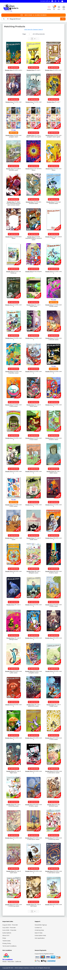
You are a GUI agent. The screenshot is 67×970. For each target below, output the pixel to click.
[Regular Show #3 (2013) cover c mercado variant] (53, 320)
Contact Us (38, 927)
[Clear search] (8, 19)
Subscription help (40, 935)
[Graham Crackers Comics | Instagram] (55, 1)
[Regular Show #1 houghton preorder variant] (13, 151)
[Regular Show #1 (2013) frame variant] (13, 219)
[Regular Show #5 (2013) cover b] (13, 420)
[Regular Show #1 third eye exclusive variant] (53, 184)
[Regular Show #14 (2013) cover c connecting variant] (53, 820)
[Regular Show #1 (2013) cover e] (33, 84)
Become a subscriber (36, 15)
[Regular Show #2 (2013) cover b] (13, 287)
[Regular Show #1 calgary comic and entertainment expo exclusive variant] (13, 184)
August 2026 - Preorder (10, 925)
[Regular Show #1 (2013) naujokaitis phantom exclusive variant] (33, 219)
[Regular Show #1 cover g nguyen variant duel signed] (33, 118)
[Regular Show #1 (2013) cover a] (13, 52)
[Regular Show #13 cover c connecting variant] (13, 787)
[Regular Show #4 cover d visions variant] (33, 387)
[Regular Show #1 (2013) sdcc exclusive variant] (33, 184)
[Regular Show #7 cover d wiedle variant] (33, 520)
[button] (59, 8)
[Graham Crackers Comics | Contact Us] (62, 1)
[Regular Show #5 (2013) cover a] (53, 387)
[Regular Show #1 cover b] (33, 52)
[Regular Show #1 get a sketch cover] (53, 219)
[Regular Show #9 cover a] (13, 587)
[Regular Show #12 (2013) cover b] (33, 720)
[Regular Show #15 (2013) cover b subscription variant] (53, 854)
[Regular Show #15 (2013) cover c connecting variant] (13, 887)
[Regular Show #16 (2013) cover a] (53, 887)
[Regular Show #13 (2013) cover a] (33, 754)
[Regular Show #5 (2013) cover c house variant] (33, 420)
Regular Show (9, 70)
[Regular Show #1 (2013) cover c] (53, 52)
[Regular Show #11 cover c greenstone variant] (33, 687)
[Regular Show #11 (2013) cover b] (13, 687)
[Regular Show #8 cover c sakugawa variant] (33, 554)
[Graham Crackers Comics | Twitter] (59, 1)
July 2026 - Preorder (9, 927)
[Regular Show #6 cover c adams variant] (53, 454)
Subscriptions (6, 933)
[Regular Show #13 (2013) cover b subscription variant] (53, 754)
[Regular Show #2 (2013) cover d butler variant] (53, 287)
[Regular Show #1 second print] (33, 254)
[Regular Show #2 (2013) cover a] (53, 254)
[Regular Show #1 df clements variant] (33, 151)
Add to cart (13, 132)
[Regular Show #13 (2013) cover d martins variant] (33, 787)
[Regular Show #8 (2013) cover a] (53, 520)
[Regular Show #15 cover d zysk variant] (33, 887)
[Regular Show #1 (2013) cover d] (13, 84)
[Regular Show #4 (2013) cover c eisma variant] (13, 387)
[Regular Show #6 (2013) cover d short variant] (13, 487)
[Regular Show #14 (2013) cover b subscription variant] (33, 820)
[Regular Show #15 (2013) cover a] (33, 854)
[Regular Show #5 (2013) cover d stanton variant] (53, 420)
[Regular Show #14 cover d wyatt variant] (13, 854)
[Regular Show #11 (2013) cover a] (53, 654)
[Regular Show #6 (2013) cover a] (13, 454)
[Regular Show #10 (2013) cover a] (33, 620)
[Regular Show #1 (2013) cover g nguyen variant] (13, 118)
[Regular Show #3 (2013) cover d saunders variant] (13, 354)
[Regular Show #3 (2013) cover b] (33, 320)
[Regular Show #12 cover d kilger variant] (13, 754)
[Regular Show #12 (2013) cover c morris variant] (53, 720)
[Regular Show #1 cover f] (53, 84)
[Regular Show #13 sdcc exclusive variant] (53, 787)
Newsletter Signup (41, 925)
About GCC (5, 935)
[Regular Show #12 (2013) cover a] (13, 720)
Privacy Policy (6, 943)
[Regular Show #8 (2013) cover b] (13, 554)
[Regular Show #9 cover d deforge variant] (13, 620)
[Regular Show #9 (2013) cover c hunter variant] (53, 587)
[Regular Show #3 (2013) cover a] (13, 320)
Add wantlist (14, 67)
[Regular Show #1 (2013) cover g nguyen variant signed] (53, 118)
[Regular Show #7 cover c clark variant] (13, 520)
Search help (38, 933)
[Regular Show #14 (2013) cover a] (13, 820)
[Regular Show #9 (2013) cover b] (33, 587)
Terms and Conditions (9, 946)
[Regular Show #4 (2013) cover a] (33, 354)
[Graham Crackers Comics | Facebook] (52, 1)
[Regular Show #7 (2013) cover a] (33, 487)
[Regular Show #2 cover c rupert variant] (33, 287)
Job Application (40, 938)
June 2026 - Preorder (9, 930)
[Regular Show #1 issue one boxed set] (13, 254)
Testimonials (6, 940)
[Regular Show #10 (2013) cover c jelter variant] (13, 654)
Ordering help (39, 930)
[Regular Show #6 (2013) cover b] (33, 454)
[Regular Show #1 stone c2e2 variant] (53, 151)
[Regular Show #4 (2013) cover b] (53, 354)
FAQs (4, 938)
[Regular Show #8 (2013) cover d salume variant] (53, 554)
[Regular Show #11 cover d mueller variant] (53, 687)
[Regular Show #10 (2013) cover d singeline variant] (33, 654)
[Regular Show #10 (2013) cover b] (53, 620)
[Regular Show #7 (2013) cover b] (53, 487)
